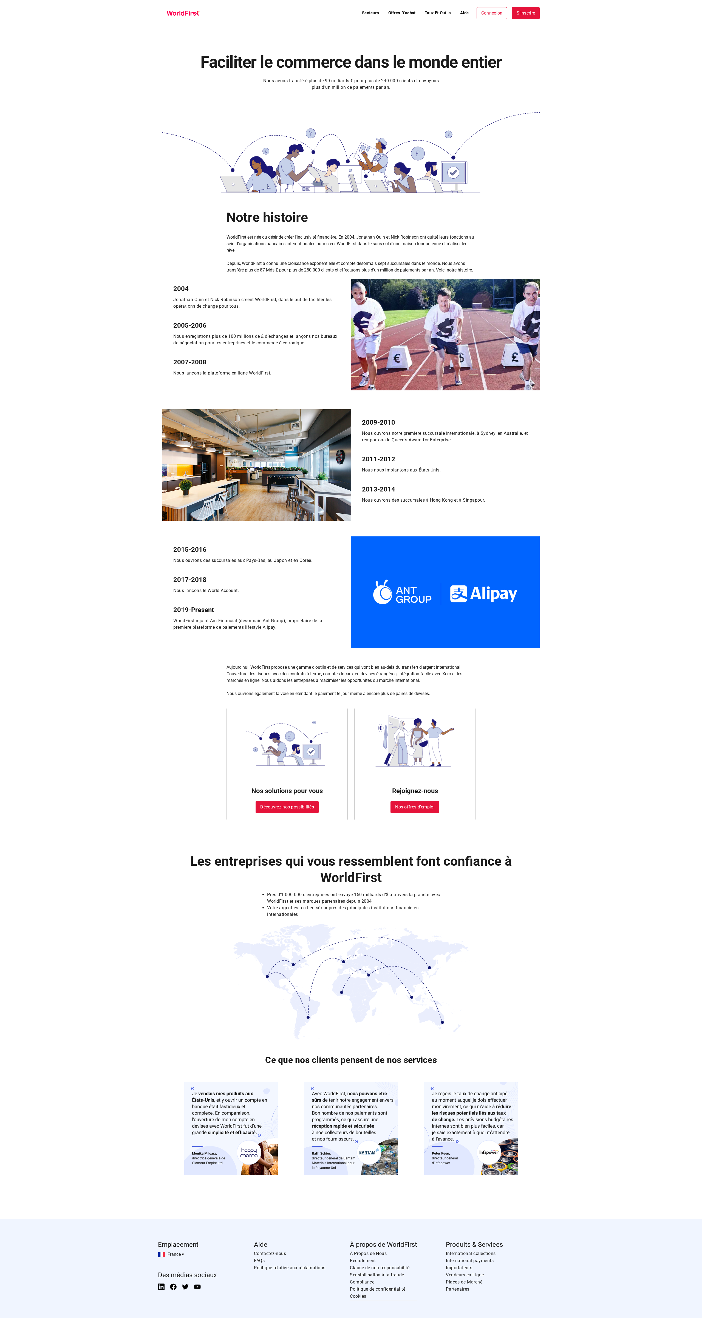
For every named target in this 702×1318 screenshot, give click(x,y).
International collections (471, 1253)
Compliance (362, 1282)
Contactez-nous (270, 1253)
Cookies (358, 1296)
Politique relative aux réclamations (289, 1267)
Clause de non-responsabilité (379, 1267)
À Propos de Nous (368, 1253)
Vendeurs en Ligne (465, 1274)
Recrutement (363, 1260)
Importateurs (459, 1267)
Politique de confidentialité (377, 1289)
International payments (470, 1260)
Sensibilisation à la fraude (377, 1274)
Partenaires (457, 1289)
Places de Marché (464, 1282)
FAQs (259, 1260)
